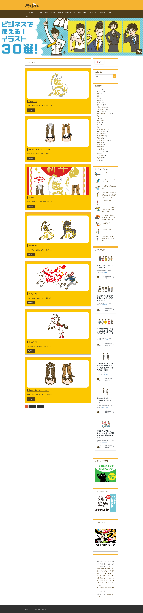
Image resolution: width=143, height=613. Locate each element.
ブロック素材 (100, 155)
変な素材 (99, 158)
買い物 (98, 122)
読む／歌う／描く (102, 129)
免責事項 (28, 16)
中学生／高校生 (101, 107)
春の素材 (99, 142)
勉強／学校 (100, 111)
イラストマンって (31, 12)
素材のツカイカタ (82, 12)
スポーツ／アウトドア (103, 114)
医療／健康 (100, 120)
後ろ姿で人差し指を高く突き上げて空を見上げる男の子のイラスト (109, 195)
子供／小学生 (100, 109)
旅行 (98, 125)
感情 (98, 94)
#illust (99, 585)
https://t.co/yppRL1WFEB (104, 569)
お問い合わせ (93, 12)
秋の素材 (99, 147)
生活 (98, 118)
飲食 (98, 100)
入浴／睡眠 (100, 133)
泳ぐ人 (105, 172)
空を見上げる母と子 (109, 230)
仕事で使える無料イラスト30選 (47, 12)
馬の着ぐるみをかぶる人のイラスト (40, 149)
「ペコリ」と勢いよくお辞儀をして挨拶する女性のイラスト (109, 209)
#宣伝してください (107, 578)
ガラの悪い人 (107, 200)
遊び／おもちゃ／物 (102, 140)
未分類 (98, 160)
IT (97, 98)
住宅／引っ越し (101, 131)
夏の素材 (99, 144)
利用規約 (111, 12)
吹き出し (99, 102)
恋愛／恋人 (100, 105)
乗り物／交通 (100, 136)
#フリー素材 (109, 571)
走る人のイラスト (108, 223)
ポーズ (98, 89)
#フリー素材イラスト (105, 576)
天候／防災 (100, 138)
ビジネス (99, 91)
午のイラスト (33, 101)
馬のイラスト (33, 245)
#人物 (103, 571)
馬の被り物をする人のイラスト (39, 390)
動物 (98, 127)
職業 (98, 96)
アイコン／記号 (101, 151)
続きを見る (30, 110)
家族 (98, 116)
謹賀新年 (32, 197)
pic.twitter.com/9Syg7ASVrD (105, 587)
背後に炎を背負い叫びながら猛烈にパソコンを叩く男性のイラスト (109, 217)
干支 (98, 153)
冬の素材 (99, 149)
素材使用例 (103, 12)
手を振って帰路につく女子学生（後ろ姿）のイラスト (109, 239)
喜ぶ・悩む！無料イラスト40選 (66, 12)
